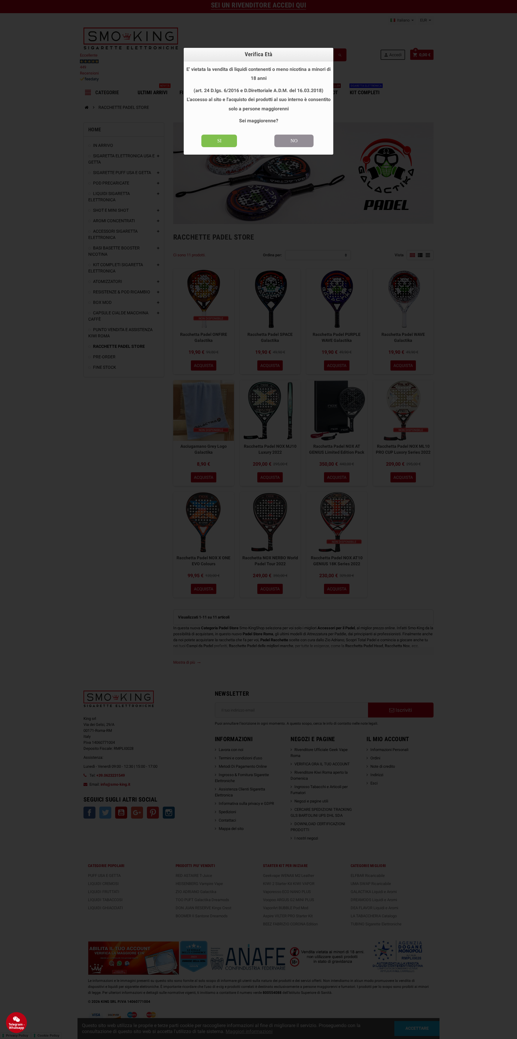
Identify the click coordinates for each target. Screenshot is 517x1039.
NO (294, 140)
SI (219, 140)
